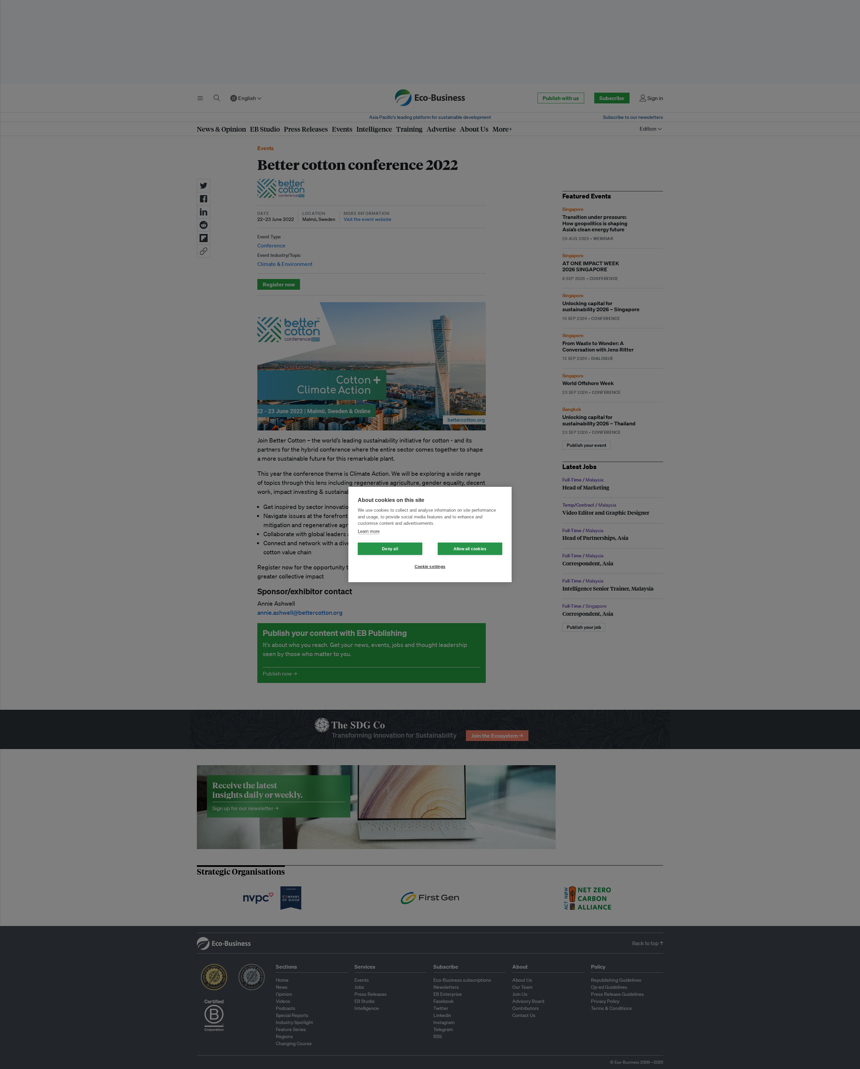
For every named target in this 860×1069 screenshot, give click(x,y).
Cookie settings (430, 566)
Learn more (369, 531)
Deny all (390, 549)
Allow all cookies (470, 549)
